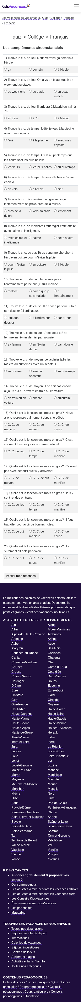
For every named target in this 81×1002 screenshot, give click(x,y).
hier (60, 189)
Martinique (55, 774)
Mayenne (17, 779)
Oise (14, 798)
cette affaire (65, 238)
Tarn (14, 835)
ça (9, 69)
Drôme (16, 685)
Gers (14, 699)
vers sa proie (41, 211)
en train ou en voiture (15, 400)
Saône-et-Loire (58, 821)
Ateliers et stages (23, 956)
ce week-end (16, 91)
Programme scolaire (33, 986)
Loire (14, 756)
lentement (64, 211)
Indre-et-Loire (20, 742)
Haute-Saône (20, 723)
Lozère (52, 765)
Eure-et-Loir (56, 690)
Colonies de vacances (26, 942)
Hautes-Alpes (20, 728)
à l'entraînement (63, 293)
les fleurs (14, 167)
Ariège (52, 638)
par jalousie (65, 344)
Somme (53, 831)
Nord (51, 793)
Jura (14, 746)
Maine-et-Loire (21, 770)
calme (37, 238)
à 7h (35, 118)
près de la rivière (12, 213)
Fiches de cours (14, 982)
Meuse (52, 784)
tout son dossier (11, 320)
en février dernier (37, 347)
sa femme (14, 344)
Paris (14, 803)
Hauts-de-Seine (22, 732)
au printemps (66, 167)
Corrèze (16, 667)
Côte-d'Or (54, 671)
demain (38, 69)
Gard (51, 695)
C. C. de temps (36, 453)
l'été (10, 140)
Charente (54, 657)
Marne (15, 774)
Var (50, 845)
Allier (14, 629)
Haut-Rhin (18, 709)
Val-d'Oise (55, 840)
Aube (14, 643)
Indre (51, 737)
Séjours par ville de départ (29, 933)
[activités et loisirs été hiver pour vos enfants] (16, 6)
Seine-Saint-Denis (60, 826)
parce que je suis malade (39, 293)
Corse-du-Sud (57, 667)
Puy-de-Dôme (21, 807)
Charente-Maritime (24, 662)
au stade (38, 91)
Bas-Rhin (54, 648)
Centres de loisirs (23, 952)
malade (13, 291)
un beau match (61, 94)
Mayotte (53, 779)
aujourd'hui (65, 398)
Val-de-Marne (20, 845)
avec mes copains (62, 143)
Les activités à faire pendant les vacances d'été (43, 894)
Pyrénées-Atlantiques (62, 807)
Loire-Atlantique (58, 756)
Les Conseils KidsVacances (30, 898)
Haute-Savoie (57, 718)
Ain (13, 624)
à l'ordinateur (41, 317)
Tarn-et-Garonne (59, 835)
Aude (51, 643)
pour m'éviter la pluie (14, 267)
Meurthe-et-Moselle (24, 784)
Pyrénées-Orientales (25, 812)
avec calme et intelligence (15, 240)
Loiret (15, 760)
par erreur (64, 317)
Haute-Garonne (21, 713)
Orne (51, 798)
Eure (14, 690)
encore (37, 398)
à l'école (63, 69)
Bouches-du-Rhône (24, 653)
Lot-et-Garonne (21, 765)
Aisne (51, 624)
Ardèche (17, 638)
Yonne (15, 859)
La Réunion (55, 746)
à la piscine (40, 140)
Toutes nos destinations (27, 928)
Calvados (54, 653)
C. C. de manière (11, 427)
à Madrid (63, 118)
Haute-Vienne (57, 723)
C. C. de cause (61, 427)
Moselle (53, 788)
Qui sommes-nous (24, 884)
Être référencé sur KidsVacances (33, 903)
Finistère (17, 695)
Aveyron (17, 648)
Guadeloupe (19, 704)
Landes (16, 751)
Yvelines (53, 859)
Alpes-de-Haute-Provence (29, 634)
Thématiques (20, 938)
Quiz (55, 982)
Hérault (53, 732)
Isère (51, 742)
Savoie (16, 821)
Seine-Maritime (21, 826)
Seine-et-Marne (21, 831)
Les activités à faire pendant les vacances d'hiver (44, 889)
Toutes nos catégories (26, 966)
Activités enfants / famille (28, 961)
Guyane (53, 704)
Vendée (53, 849)
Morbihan (17, 788)
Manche (53, 770)
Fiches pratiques (38, 982)
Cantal (15, 657)
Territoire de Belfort (24, 840)
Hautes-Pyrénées (60, 728)
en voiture (39, 264)
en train (13, 118)
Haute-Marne (20, 718)
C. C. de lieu (16, 451)
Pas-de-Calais (57, 803)
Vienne (16, 854)
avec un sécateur (36, 373)
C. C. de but (41, 478)
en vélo (12, 189)
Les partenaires (21, 908)
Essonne (54, 685)
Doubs (52, 681)
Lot (50, 760)
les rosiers (15, 371)
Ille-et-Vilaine (20, 737)
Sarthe (52, 817)
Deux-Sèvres (57, 676)
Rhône (52, 812)
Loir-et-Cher (56, 751)
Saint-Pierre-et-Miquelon (27, 817)
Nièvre (15, 793)
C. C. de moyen (36, 427)
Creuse (16, 671)
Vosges (53, 854)
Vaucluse (17, 849)
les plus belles (42, 167)
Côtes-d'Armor (21, 676)
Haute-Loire (56, 713)
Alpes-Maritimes (59, 629)
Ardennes (54, 634)
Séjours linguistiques (25, 947)
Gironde (53, 699)
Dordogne (18, 681)
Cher (51, 662)
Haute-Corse (56, 709)
